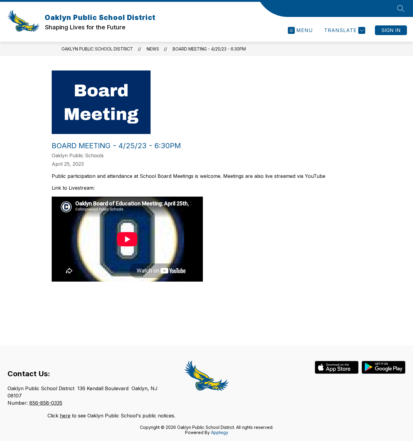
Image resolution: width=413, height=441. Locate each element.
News (153, 48)
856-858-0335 (45, 403)
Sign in (391, 30)
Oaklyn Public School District (97, 48)
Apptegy (219, 432)
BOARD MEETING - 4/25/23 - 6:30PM (209, 48)
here (65, 416)
